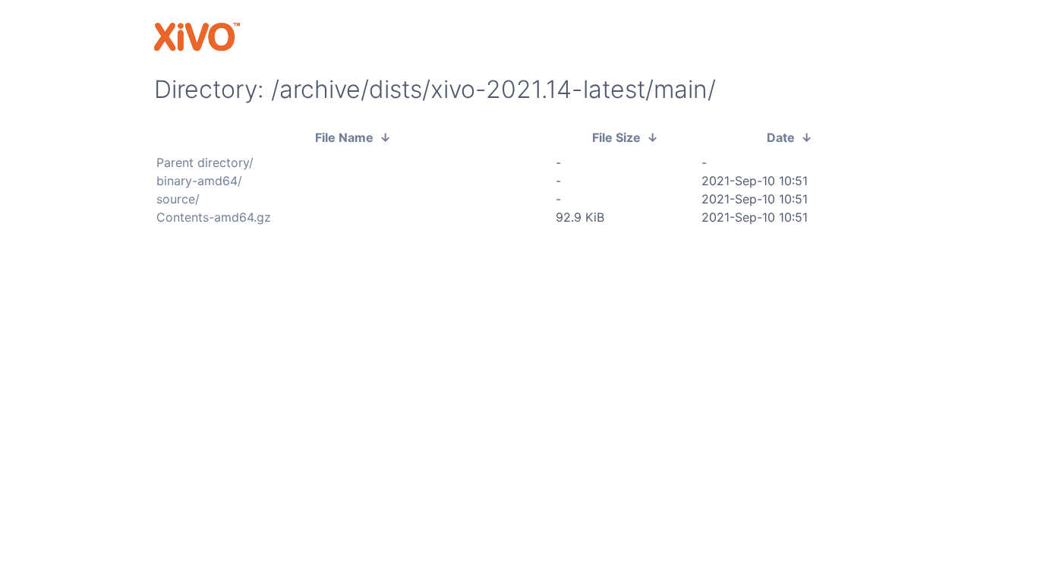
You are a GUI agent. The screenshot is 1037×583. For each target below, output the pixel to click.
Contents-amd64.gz (213, 217)
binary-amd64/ (199, 180)
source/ (178, 198)
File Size (616, 137)
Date (781, 137)
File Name (344, 137)
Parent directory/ (205, 162)
